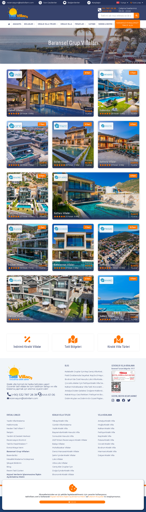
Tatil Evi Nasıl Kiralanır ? (17, 444)
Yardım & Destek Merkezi (18, 436)
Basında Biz (12, 455)
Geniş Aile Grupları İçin (62, 467)
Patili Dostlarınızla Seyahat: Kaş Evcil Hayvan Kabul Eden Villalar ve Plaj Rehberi (101, 375)
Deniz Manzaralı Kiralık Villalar (65, 451)
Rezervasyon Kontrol (16, 440)
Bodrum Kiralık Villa (107, 447)
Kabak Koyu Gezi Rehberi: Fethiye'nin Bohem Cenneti (90, 394)
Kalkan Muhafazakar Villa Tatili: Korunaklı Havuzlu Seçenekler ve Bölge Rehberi (101, 387)
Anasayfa (17, 24)
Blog (9, 467)
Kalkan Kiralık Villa (106, 428)
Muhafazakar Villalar (61, 447)
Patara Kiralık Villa (106, 440)
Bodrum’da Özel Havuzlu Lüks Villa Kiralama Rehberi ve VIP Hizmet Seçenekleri (101, 379)
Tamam (73, 502)
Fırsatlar (79, 24)
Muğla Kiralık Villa (106, 425)
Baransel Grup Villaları (18, 451)
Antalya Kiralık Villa (106, 421)
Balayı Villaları (58, 444)
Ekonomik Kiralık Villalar (63, 474)
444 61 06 (106, 11)
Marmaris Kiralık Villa (107, 451)
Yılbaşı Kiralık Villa (60, 421)
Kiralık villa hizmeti (16, 384)
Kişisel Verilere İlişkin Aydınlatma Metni (67, 497)
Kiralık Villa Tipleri (47, 24)
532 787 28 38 (109, 8)
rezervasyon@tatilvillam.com (20, 2)
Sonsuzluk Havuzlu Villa (63, 436)
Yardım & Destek (105, 24)
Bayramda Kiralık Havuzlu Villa (66, 432)
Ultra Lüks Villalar (60, 463)
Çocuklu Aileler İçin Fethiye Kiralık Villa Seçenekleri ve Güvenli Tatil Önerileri (99, 383)
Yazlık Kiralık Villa (60, 428)
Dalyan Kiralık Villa (106, 455)
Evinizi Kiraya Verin (15, 447)
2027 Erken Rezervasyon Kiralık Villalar (69, 440)
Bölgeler (28, 24)
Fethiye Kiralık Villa (106, 432)
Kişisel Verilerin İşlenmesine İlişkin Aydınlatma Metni (24, 475)
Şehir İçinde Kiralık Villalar (64, 455)
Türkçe (123, 3)
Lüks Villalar (57, 459)
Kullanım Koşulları (96, 497)
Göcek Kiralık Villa (106, 444)
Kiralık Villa (66, 24)
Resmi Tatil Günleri (15, 470)
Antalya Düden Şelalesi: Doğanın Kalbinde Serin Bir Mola (91, 391)
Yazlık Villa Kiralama (16, 421)
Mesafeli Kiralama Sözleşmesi (20, 459)
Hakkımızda (12, 425)
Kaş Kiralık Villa (104, 436)
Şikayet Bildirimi (14, 463)
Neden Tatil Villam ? (16, 428)
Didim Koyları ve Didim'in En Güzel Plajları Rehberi (87, 398)
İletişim (92, 24)
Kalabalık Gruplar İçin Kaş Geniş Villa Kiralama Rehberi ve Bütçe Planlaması (99, 371)
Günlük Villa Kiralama (61, 425)
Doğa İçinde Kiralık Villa (63, 470)
